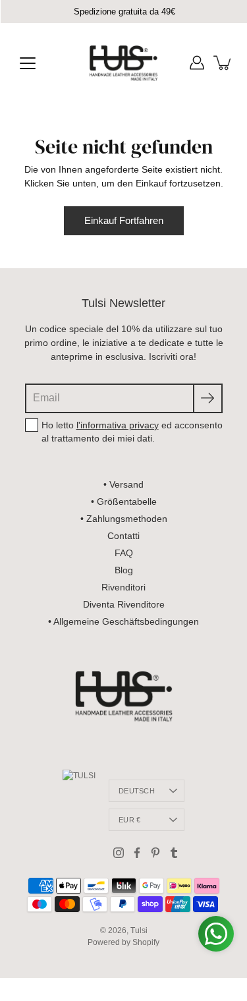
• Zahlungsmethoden (123, 518)
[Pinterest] (155, 852)
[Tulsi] (123, 63)
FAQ (124, 553)
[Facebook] (137, 852)
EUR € (129, 820)
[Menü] (27, 63)
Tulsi (139, 930)
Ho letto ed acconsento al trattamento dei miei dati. (132, 431)
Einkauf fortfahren (123, 220)
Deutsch (137, 791)
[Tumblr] (174, 852)
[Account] (196, 62)
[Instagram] (118, 852)
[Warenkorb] (223, 62)
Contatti (123, 535)
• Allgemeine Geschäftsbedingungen (123, 621)
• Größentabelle (124, 501)
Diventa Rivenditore (124, 604)
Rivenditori (123, 587)
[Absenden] (208, 398)
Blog (124, 570)
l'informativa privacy (117, 425)
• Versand (123, 484)
